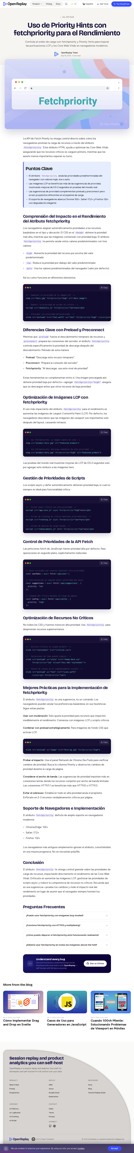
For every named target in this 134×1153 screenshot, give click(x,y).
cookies (81, 1148)
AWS (51, 1085)
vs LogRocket (15, 1112)
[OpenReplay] (19, 1139)
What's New (14, 1085)
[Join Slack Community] (54, 1126)
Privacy (52, 1116)
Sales (51, 1108)
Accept (114, 1148)
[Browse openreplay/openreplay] (50, 1126)
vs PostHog (14, 1116)
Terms (51, 1112)
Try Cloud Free (122, 4)
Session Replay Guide (96, 1092)
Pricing (49, 4)
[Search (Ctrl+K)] (66, 3)
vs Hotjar (13, 1120)
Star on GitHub (97, 963)
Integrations (14, 1092)
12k (75, 4)
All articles (68, 17)
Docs (58, 4)
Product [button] (36, 4)
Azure (51, 1088)
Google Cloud (54, 1092)
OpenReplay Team (69, 53)
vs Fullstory (14, 1108)
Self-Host (104, 4)
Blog (90, 1088)
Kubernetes (53, 1096)
